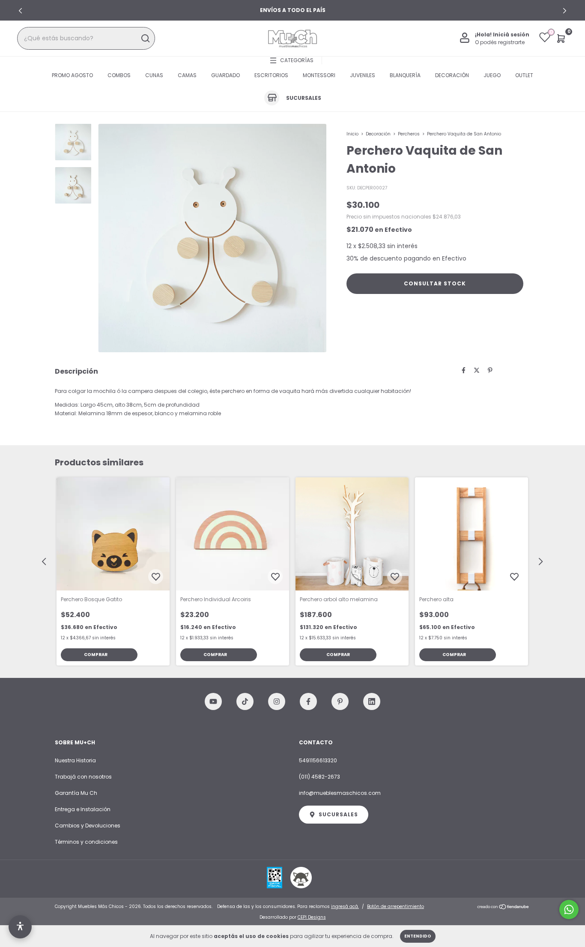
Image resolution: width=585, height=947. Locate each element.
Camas (187, 75)
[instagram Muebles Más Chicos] (276, 701)
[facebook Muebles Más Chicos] (308, 701)
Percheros (409, 134)
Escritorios (271, 75)
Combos (119, 75)
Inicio (352, 134)
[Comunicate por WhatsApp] (569, 909)
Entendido (417, 936)
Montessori (319, 75)
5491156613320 (318, 760)
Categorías (296, 60)
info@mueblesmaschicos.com (340, 793)
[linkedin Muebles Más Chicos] (371, 701)
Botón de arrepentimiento (395, 906)
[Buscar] (145, 38)
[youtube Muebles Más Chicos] (213, 701)
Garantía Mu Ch (76, 793)
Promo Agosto (72, 75)
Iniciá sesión (511, 34)
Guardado (225, 75)
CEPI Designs (312, 917)
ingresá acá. (345, 906)
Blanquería (405, 75)
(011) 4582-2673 (319, 776)
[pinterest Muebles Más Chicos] (340, 701)
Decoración (452, 75)
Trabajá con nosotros (83, 776)
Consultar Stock (435, 283)
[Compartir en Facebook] (464, 370)
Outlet (524, 75)
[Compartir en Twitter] (477, 370)
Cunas (154, 75)
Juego (492, 75)
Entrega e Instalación (82, 809)
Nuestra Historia (75, 760)
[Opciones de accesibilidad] (20, 926)
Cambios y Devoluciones (87, 825)
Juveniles (362, 75)
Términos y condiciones (86, 841)
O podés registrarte (500, 42)
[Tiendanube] (503, 907)
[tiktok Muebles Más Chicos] (245, 701)
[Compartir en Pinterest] (490, 370)
